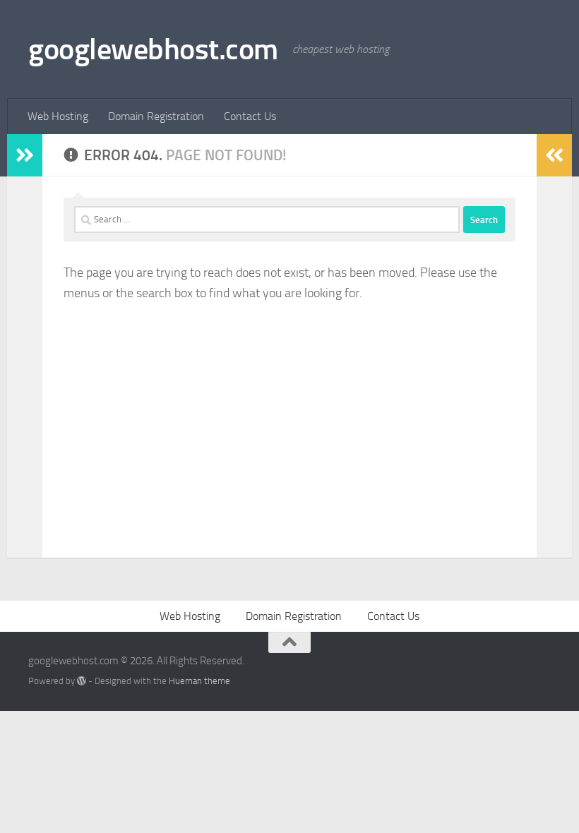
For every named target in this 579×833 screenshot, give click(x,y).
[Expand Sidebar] (24, 155)
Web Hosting (58, 116)
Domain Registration (156, 116)
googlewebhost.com (153, 49)
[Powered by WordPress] (81, 680)
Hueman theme (199, 681)
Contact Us (250, 116)
